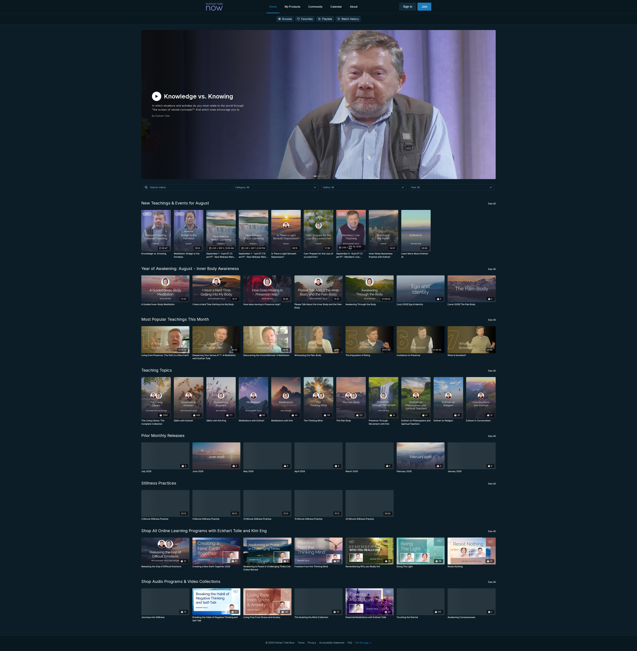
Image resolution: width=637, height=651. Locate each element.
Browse (287, 19)
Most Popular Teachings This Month (175, 319)
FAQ (350, 642)
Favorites (307, 19)
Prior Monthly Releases (162, 435)
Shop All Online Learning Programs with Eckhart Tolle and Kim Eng (204, 530)
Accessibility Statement (331, 642)
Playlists (327, 19)
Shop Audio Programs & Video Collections (180, 581)
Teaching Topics (156, 370)
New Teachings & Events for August (175, 203)
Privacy (312, 642)
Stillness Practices (158, 483)
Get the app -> (363, 642)
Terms (301, 642)
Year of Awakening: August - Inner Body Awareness (190, 268)
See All (492, 203)
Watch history (350, 19)
